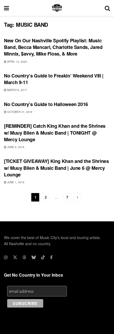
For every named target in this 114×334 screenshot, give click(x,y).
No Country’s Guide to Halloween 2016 (46, 104)
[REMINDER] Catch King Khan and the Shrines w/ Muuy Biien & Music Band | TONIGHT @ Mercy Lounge (55, 132)
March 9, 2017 (16, 90)
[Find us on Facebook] (51, 257)
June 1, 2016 (15, 182)
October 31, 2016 (19, 112)
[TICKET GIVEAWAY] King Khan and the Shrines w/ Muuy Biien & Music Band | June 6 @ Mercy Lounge (56, 168)
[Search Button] (107, 8)
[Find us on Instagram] (6, 257)
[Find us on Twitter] (15, 257)
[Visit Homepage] (57, 8)
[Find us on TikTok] (43, 257)
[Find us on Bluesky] (34, 257)
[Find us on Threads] (24, 257)
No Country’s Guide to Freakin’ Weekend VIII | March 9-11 (53, 79)
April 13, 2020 (16, 61)
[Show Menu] (6, 8)
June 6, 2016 (15, 147)
